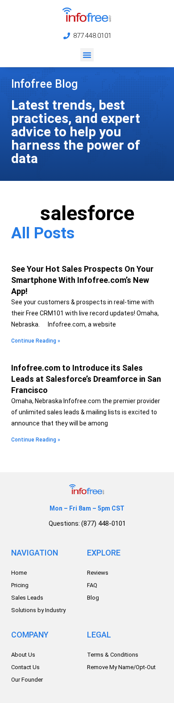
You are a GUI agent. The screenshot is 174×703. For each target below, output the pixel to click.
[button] (87, 54)
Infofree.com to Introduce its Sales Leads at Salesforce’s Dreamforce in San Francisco (86, 379)
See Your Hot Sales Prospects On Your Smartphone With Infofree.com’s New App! (82, 280)
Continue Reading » (35, 341)
